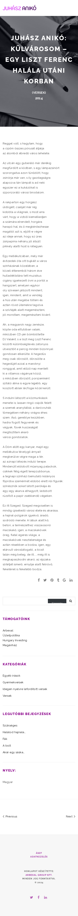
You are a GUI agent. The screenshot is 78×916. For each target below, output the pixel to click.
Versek (39, 92)
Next (69, 816)
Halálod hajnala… (14, 732)
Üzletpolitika (11, 635)
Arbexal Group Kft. (39, 875)
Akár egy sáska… (14, 752)
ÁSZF (39, 853)
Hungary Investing (15, 640)
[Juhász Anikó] (19, 7)
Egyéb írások (11, 675)
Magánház (10, 645)
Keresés (57, 602)
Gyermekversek (13, 682)
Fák (5, 739)
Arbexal (8, 630)
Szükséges (10, 725)
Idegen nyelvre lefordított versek (25, 689)
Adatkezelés (39, 856)
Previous (11, 816)
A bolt (7, 745)
